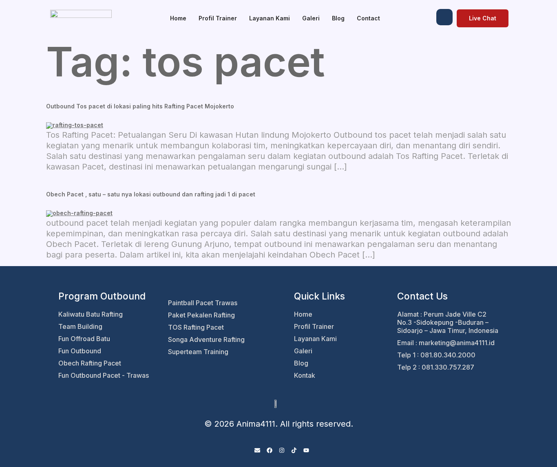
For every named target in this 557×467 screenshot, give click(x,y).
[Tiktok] (294, 450)
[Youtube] (306, 450)
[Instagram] (282, 450)
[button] (444, 17)
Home (178, 18)
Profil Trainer (218, 18)
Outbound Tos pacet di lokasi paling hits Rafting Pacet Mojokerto (140, 106)
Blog (338, 18)
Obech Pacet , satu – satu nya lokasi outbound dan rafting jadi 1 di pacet (150, 194)
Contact (368, 18)
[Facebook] (269, 450)
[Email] (257, 450)
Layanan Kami (269, 18)
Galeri (311, 18)
